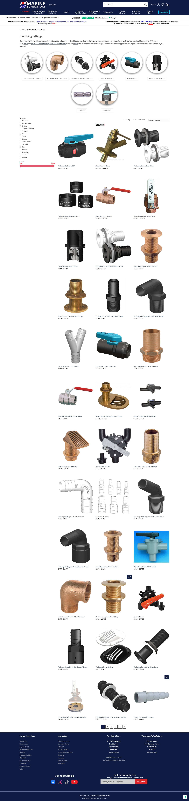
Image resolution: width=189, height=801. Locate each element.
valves (75, 44)
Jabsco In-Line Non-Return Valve (145, 416)
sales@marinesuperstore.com (114, 760)
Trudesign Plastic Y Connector (68, 366)
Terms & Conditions (65, 752)
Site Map (61, 763)
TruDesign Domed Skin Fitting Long (146, 667)
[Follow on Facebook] (53, 782)
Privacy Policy (63, 749)
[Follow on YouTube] (74, 782)
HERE (151, 24)
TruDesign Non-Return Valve (67, 266)
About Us (23, 741)
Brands (52, 4)
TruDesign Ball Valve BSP (66, 166)
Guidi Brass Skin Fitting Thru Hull (107, 567)
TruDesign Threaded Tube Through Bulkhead (111, 717)
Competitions (25, 766)
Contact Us (24, 744)
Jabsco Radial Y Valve (103, 466)
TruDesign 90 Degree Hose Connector (71, 517)
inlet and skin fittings (58, 44)
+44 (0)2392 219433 (113, 757)
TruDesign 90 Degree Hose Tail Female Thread (73, 567)
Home (22, 30)
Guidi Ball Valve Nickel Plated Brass (70, 416)
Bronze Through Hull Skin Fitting (107, 617)
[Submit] (146, 5)
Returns (61, 747)
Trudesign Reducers (102, 517)
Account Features (26, 749)
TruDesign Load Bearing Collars (68, 216)
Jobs (21, 769)
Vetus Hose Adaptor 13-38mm (144, 717)
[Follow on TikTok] (66, 782)
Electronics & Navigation (52, 12)
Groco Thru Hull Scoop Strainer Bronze (109, 416)
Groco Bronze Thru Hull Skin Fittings (70, 316)
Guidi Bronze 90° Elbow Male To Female (71, 617)
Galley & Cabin (150, 12)
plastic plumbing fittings (40, 44)
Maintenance (108, 12)
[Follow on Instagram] (60, 782)
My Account (24, 747)
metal (26, 44)
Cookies (61, 758)
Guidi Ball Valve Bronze (104, 216)
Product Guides (25, 755)
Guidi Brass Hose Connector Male (145, 466)
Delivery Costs (63, 744)
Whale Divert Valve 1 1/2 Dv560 (145, 567)
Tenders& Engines (122, 12)
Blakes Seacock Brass (103, 166)
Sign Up (141, 781)
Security (61, 755)
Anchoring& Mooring (136, 12)
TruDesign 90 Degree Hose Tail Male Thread (148, 316)
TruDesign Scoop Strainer (104, 667)
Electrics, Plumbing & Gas (80, 12)
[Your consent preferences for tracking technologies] (185, 797)
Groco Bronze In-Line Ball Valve (144, 216)
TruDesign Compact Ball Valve (106, 366)
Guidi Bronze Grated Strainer (68, 466)
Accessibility (62, 761)
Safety (66, 12)
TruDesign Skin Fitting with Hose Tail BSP (110, 266)
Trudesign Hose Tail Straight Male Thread (109, 316)
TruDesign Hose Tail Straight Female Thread (72, 667)
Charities (23, 763)
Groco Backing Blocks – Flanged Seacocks (72, 717)
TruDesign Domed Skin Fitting (144, 166)
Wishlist (23, 758)
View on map (114, 752)
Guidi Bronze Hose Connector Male (146, 366)
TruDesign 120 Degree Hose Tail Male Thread (149, 517)
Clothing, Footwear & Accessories (38, 12)
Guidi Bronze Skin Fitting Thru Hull (145, 266)
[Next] (124, 727)
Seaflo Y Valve (138, 617)
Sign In (153, 4)
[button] (167, 4)
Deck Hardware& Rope (94, 12)
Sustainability (25, 761)
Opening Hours (63, 741)
